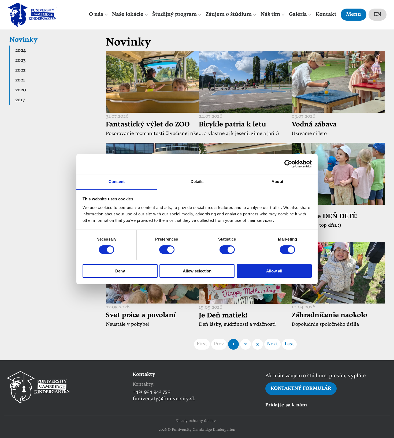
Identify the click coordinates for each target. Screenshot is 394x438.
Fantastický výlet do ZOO (148, 124)
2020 (20, 90)
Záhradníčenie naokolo (329, 315)
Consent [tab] (117, 181)
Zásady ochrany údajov (196, 421)
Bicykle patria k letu (232, 124)
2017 (20, 100)
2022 (20, 70)
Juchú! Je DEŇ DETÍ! (324, 216)
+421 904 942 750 (151, 391)
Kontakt (326, 14)
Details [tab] (197, 181)
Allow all (274, 271)
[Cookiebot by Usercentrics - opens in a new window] (288, 164)
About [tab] (277, 181)
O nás (96, 14)
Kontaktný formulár (301, 388)
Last (289, 344)
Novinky (23, 40)
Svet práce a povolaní (141, 315)
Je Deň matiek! (223, 315)
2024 (20, 50)
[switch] (166, 249)
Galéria (298, 14)
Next (272, 344)
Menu (353, 14)
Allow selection (197, 271)
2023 (20, 60)
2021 (20, 80)
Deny (120, 271)
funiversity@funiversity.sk (164, 399)
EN (377, 14)
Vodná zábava (314, 124)
